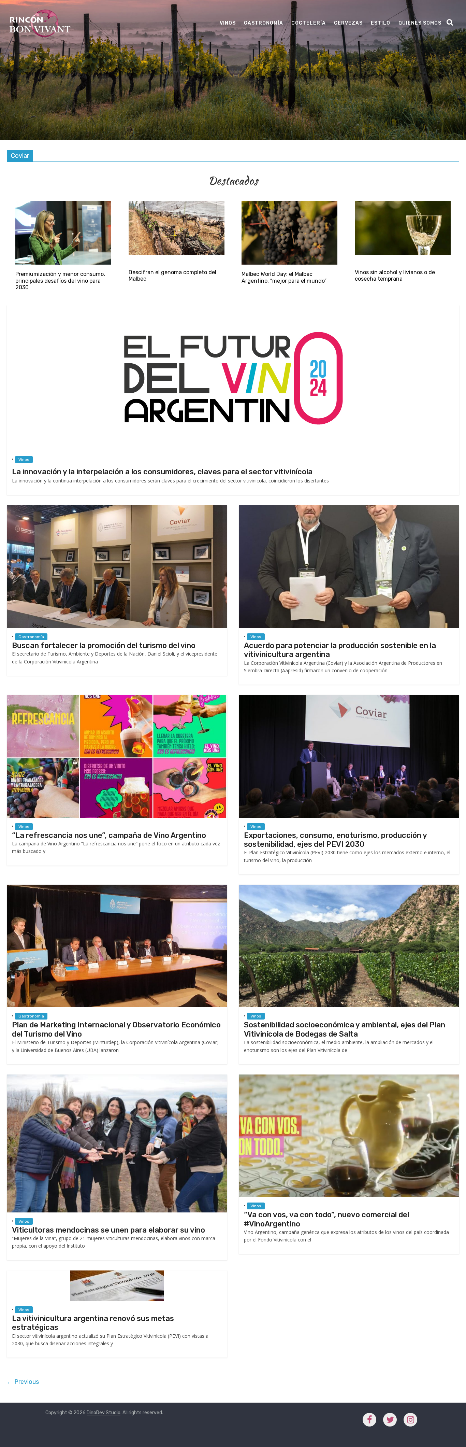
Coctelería (308, 23)
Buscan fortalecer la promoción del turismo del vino (103, 645)
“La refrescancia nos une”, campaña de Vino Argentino (109, 835)
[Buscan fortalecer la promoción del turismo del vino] (117, 508)
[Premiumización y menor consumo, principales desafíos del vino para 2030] (63, 204)
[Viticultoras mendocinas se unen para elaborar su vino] (117, 1077)
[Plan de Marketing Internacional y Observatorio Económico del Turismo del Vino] (117, 888)
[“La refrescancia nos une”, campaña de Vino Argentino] (117, 698)
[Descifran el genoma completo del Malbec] (176, 204)
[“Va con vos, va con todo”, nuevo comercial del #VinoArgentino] (349, 1077)
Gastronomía (263, 23)
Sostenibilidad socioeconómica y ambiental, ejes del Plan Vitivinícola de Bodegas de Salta (344, 1029)
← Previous (23, 1382)
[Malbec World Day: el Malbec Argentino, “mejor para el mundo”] (289, 204)
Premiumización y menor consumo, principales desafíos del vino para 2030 (60, 280)
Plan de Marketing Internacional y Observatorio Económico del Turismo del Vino (116, 1029)
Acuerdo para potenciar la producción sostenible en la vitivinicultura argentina (340, 650)
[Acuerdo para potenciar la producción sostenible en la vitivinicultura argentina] (349, 508)
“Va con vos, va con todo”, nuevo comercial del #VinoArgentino (326, 1219)
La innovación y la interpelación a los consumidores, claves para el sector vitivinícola (162, 471)
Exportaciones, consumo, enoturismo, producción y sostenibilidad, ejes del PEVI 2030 (335, 840)
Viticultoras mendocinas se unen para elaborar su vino (108, 1230)
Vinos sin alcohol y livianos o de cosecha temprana (395, 275)
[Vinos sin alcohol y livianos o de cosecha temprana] (403, 204)
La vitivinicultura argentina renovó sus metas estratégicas (93, 1323)
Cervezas (348, 23)
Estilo (380, 23)
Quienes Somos (419, 23)
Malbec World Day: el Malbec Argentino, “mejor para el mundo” (284, 277)
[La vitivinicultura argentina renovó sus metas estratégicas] (117, 1273)
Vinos (228, 23)
